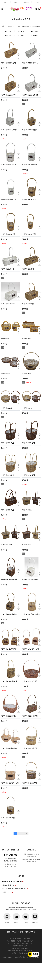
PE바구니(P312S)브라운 (8, 716)
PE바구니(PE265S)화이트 (9, 130)
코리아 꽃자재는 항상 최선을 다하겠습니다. (14, 889)
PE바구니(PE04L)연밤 (29, 199)
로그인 (5, 2)
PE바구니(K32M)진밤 (7, 510)
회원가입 (16, 2)
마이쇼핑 (26, 2)
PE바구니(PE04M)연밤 (8, 234)
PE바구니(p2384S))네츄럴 (9, 614)
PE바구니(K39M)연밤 (7, 475)
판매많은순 (8, 31)
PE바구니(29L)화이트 (7, 269)
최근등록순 (34, 35)
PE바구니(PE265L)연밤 (8, 63)
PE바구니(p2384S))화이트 (30, 579)
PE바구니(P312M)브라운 (29, 681)
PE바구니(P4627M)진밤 (29, 783)
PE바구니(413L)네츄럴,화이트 (31, 614)
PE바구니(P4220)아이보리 (9, 748)
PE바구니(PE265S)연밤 (29, 130)
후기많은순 (21, 35)
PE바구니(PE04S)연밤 (29, 234)
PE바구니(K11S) (27, 544)
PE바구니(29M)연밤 (28, 304)
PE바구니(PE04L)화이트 (8, 164)
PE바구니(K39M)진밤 (7, 443)
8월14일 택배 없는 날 (8, 885)
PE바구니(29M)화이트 (8, 304)
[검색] (36, 9)
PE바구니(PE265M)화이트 (30, 95)
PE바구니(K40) (5, 338)
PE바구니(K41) (26, 338)
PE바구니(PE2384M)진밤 (30, 716)
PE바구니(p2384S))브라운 (9, 579)
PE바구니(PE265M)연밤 (8, 95)
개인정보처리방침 (30, 932)
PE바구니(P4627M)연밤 (29, 748)
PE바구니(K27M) (6, 408)
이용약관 (20, 932)
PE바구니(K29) (26, 373)
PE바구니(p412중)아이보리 (30, 649)
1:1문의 (37, 2)
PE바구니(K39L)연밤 (28, 475)
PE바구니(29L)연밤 (28, 269)
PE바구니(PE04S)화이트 (8, 199)
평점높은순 (8, 35)
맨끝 (26, 833)
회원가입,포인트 (6, 892)
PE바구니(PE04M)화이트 (29, 164)
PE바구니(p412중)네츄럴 (8, 649)
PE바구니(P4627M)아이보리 (10, 783)
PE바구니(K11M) (6, 544)
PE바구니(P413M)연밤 (8, 818)
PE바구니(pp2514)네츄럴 (9, 681)
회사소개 (14, 932)
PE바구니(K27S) (27, 408)
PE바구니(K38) (5, 373)
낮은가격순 (21, 31)
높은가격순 (34, 31)
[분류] (2, 9)
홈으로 (8, 932)
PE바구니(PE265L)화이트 (30, 63)
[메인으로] (3, 26)
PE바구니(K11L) (27, 510)
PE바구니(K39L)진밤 (28, 443)
